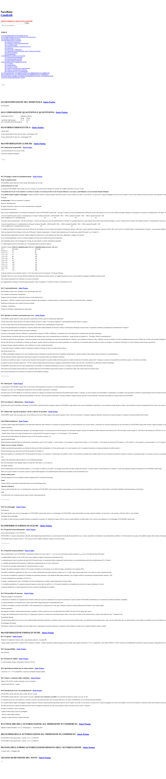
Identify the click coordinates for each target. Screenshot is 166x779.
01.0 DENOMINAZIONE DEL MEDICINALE (14, 35)
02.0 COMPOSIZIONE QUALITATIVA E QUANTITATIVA (18, 37)
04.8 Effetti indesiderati (11, 52)
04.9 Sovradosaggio (10, 54)
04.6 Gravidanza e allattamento (13, 49)
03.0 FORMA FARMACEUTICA (10, 38)
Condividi (6, 15)
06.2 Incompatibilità (10, 65)
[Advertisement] (32, 4)
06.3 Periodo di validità (11, 66)
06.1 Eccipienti (9, 63)
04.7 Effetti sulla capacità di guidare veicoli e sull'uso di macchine (22, 51)
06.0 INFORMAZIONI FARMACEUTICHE (14, 62)
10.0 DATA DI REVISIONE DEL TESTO (13, 77)
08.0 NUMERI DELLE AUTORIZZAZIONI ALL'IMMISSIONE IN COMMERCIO (25, 74)
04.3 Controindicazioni (11, 45)
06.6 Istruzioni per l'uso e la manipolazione (16, 71)
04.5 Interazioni (9, 48)
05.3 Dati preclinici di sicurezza (13, 60)
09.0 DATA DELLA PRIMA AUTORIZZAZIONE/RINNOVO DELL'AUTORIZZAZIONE (27, 76)
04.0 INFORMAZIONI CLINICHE (11, 40)
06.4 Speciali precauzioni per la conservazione (17, 68)
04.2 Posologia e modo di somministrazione (16, 43)
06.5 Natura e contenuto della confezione (16, 70)
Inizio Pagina (49, 102)
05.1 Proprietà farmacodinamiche (14, 57)
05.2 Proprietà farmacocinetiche (13, 59)
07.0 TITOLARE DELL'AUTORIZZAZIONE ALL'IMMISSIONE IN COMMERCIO (25, 73)
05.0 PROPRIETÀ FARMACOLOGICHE (13, 56)
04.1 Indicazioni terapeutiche (12, 42)
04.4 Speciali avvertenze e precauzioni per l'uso (18, 46)
